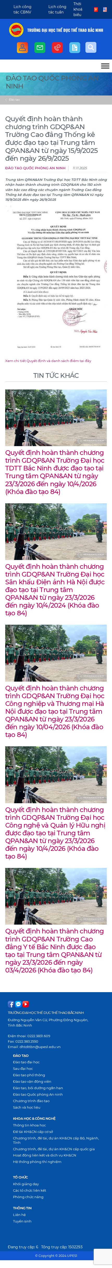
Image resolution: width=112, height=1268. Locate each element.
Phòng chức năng (28, 1197)
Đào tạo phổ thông (29, 1075)
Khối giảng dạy (26, 1184)
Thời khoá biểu (77, 9)
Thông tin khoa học (29, 1125)
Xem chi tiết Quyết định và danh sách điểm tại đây (48, 361)
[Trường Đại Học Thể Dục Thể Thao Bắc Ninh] (16, 30)
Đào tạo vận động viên (32, 1081)
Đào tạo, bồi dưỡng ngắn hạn (38, 1088)
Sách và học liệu (26, 1107)
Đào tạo (14, 99)
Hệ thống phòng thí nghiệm (37, 1162)
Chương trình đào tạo (31, 1101)
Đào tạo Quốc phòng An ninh (35, 168)
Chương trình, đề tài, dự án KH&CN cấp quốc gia (54, 1149)
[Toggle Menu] (105, 65)
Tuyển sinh (22, 1221)
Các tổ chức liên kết (29, 1190)
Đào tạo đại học (26, 1062)
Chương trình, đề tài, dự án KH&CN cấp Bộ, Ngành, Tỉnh (56, 1140)
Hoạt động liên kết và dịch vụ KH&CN (44, 1155)
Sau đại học (23, 1068)
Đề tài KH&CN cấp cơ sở (33, 1132)
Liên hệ (19, 1215)
